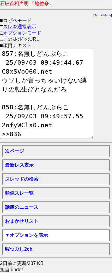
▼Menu (105, 15)
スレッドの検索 (22, 179)
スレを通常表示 (19, 26)
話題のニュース (22, 207)
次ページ (14, 150)
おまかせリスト (22, 221)
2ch (96, 15)
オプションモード (22, 32)
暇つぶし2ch (19, 249)
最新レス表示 (19, 164)
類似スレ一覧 (19, 193)
